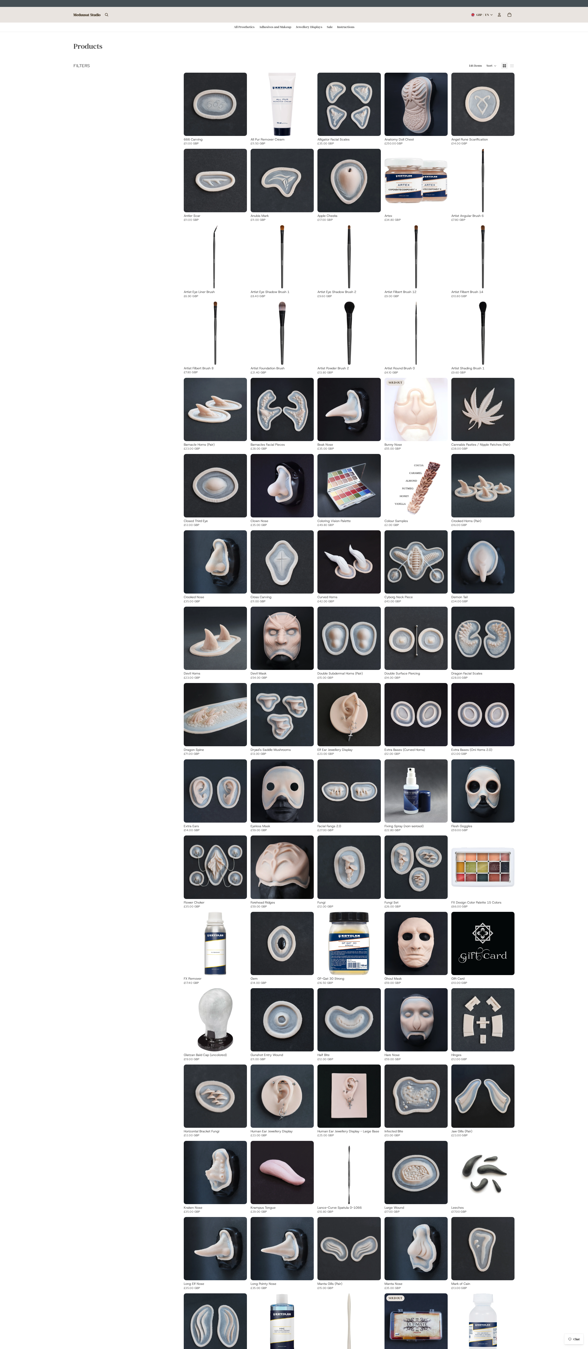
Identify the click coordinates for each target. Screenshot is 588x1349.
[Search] (107, 15)
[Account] (499, 15)
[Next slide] (240, 104)
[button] (491, 66)
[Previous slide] (191, 104)
